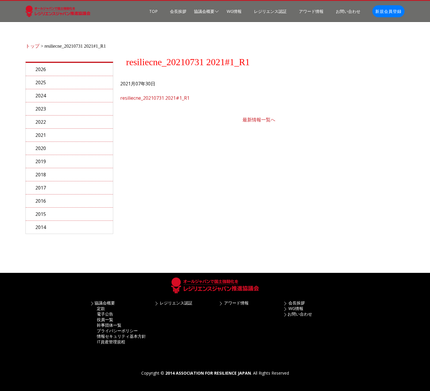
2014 (40, 227)
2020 (40, 148)
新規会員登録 (388, 11)
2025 (40, 82)
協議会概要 (104, 303)
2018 (40, 174)
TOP (153, 11)
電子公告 (105, 314)
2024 (40, 95)
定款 (101, 308)
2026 (40, 69)
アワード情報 (311, 11)
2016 (40, 201)
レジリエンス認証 (270, 11)
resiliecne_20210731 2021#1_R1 (155, 98)
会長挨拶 (178, 11)
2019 (40, 161)
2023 (40, 109)
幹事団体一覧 (109, 325)
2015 (40, 214)
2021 (40, 135)
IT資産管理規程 (111, 342)
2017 (40, 188)
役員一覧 (105, 319)
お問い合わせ (348, 11)
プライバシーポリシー (117, 330)
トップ (32, 46)
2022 (40, 122)
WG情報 (234, 11)
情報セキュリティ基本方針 (121, 336)
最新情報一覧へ (258, 119)
